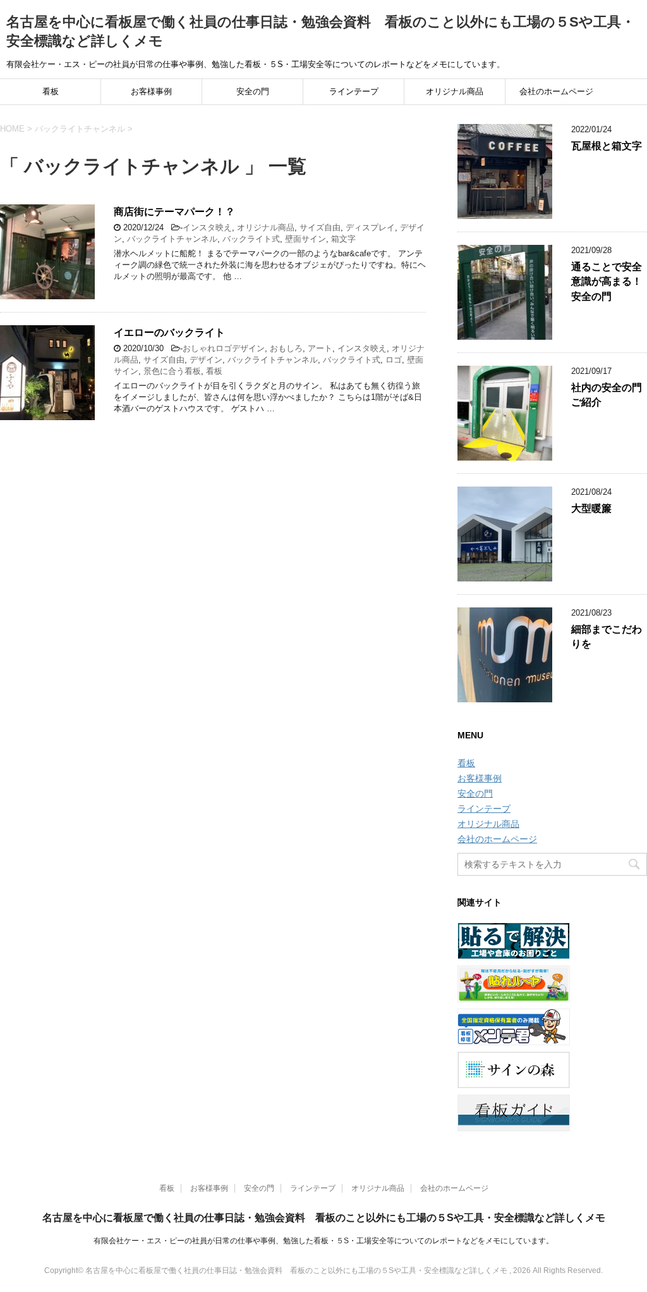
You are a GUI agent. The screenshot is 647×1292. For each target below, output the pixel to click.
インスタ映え (207, 227)
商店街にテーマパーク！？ (174, 211)
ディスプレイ (370, 227)
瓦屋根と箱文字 (606, 145)
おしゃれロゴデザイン (224, 348)
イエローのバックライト (169, 332)
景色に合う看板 (172, 371)
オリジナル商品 (454, 91)
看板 (50, 91)
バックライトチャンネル (172, 239)
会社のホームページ (556, 91)
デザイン (206, 359)
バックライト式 (251, 239)
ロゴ (393, 359)
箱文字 (343, 239)
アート (320, 348)
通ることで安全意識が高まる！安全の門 (606, 281)
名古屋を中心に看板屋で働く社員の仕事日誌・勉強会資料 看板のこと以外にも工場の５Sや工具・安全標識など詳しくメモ (323, 1217)
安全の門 (252, 91)
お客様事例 (151, 91)
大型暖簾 (591, 508)
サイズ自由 (320, 227)
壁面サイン (305, 239)
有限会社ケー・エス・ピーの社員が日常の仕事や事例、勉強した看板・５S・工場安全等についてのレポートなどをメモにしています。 (323, 1240)
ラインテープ (353, 91)
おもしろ (286, 348)
